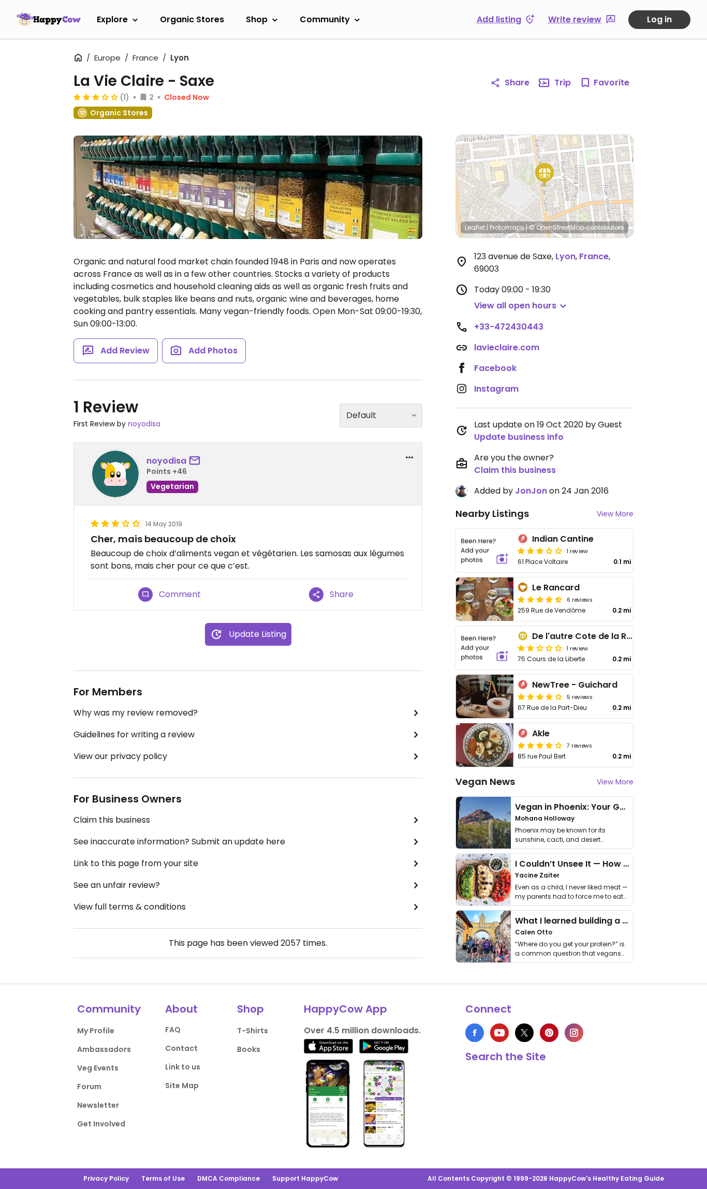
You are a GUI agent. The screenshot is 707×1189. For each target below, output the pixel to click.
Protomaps (507, 227)
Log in (659, 19)
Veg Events (98, 1068)
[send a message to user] (196, 461)
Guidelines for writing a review (134, 734)
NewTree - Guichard (574, 685)
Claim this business (111, 820)
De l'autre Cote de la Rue (584, 636)
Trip (562, 82)
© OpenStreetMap (556, 227)
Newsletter (98, 1105)
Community (325, 19)
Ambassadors (104, 1049)
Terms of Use (163, 1178)
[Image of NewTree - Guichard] (484, 696)
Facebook (495, 368)
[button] (544, 175)
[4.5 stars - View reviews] (540, 599)
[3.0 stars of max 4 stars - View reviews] (540, 550)
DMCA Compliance (228, 1178)
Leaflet (475, 227)
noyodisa (144, 424)
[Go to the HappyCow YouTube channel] (499, 1032)
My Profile (95, 1030)
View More (615, 514)
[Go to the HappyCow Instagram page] (574, 1032)
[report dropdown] (409, 457)
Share (517, 82)
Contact (181, 1048)
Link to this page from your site (135, 863)
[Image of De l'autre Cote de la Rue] (484, 648)
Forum (89, 1086)
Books (248, 1049)
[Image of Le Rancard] (484, 599)
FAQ (173, 1029)
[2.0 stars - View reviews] (540, 647)
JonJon (531, 491)
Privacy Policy (106, 1178)
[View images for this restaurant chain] (247, 187)
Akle (541, 733)
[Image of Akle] (484, 745)
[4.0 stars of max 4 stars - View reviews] (540, 696)
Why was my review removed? (135, 713)
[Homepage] (49, 19)
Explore (112, 19)
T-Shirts (252, 1030)
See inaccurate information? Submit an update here (179, 842)
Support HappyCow (305, 1178)
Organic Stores (192, 19)
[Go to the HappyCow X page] (524, 1032)
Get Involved (101, 1124)
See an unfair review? (116, 885)
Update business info (519, 437)
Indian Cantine (563, 539)
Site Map (182, 1085)
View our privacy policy (120, 756)
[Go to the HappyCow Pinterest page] (549, 1032)
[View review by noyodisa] (115, 474)
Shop (257, 19)
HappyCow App (345, 1009)
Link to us (182, 1067)
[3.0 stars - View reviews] (95, 96)
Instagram (496, 389)
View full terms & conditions (129, 907)
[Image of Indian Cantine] (484, 550)
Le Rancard (556, 587)
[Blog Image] (483, 823)
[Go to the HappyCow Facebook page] (474, 1032)
